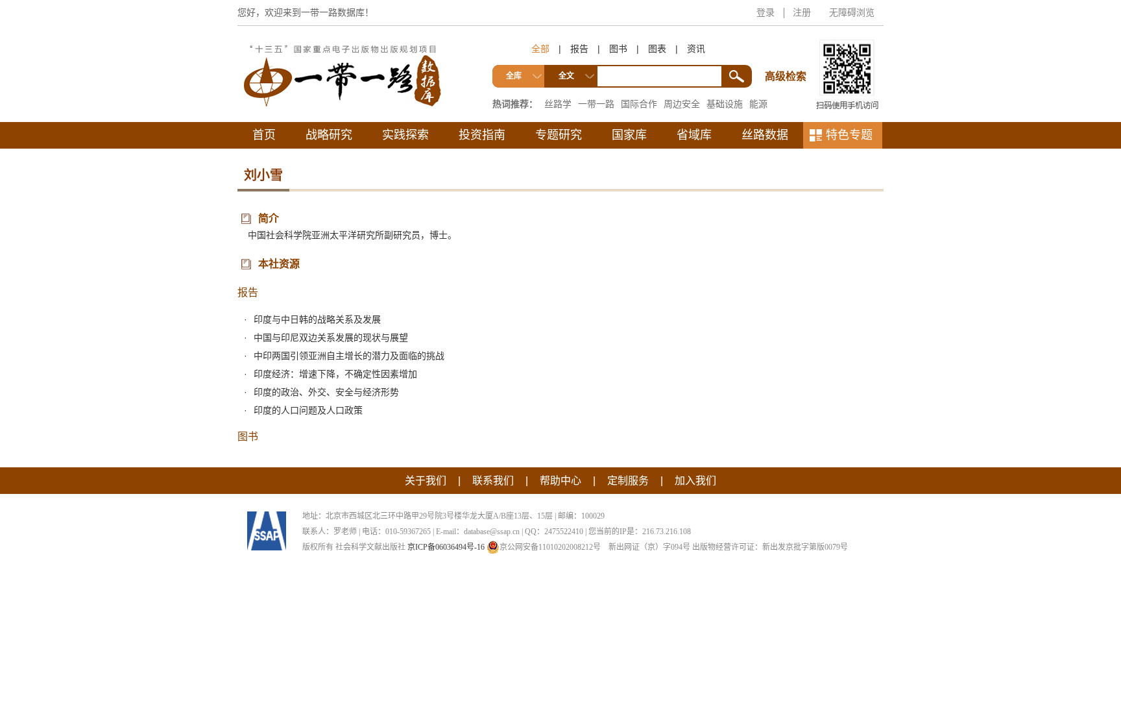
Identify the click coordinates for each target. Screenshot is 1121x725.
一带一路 (596, 104)
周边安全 (682, 104)
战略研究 (329, 135)
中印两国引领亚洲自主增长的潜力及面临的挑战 (349, 355)
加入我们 (695, 480)
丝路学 (558, 104)
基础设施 (724, 104)
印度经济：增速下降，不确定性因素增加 (335, 374)
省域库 (694, 135)
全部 (540, 48)
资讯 (696, 48)
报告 (579, 48)
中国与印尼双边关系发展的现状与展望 (331, 337)
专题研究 (558, 135)
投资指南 (482, 135)
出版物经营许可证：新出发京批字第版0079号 (770, 547)
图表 (657, 48)
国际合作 (639, 104)
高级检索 (787, 52)
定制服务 (628, 480)
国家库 (629, 135)
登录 (765, 12)
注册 (802, 12)
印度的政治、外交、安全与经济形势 (326, 392)
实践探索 (405, 135)
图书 (618, 48)
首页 (264, 135)
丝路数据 (764, 135)
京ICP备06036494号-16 (446, 547)
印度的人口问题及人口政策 (308, 410)
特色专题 (849, 135)
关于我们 (425, 480)
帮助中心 (560, 480)
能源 (758, 104)
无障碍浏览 (851, 12)
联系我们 (493, 480)
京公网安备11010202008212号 (550, 547)
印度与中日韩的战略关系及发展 (317, 319)
